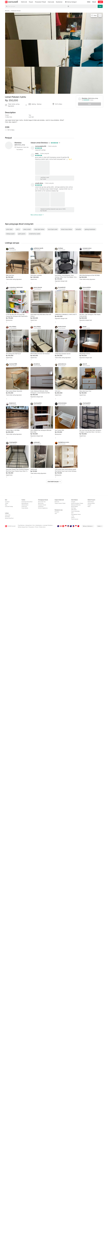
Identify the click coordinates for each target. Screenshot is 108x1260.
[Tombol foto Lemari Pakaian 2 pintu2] (54, 53)
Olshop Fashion (25, 504)
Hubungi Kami (28, 525)
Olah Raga (73, 508)
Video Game (74, 509)
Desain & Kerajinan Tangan (77, 503)
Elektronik (57, 501)
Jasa (56, 513)
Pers (34, 525)
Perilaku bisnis (42, 527)
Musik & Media (74, 506)
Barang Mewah (25, 503)
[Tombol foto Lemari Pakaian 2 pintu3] (54, 80)
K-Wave (73, 517)
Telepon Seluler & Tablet (60, 503)
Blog (6, 504)
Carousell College (9, 506)
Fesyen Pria (24, 506)
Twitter (6, 503)
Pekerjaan (57, 511)
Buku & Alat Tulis (42, 501)
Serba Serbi (7, 515)
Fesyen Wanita (25, 508)
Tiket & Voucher (74, 519)
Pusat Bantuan (21, 525)
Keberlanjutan (39, 525)
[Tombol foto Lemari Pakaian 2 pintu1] (54, 26)
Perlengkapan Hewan (76, 514)
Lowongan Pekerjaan (47, 525)
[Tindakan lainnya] (100, 15)
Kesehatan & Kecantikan (27, 501)
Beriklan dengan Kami (23, 527)
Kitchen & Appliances (43, 508)
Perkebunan (40, 506)
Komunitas (7, 516)
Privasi (36, 527)
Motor (89, 506)
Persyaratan (31, 527)
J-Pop (72, 516)
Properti (89, 504)
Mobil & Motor (91, 501)
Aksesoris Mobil (91, 503)
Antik (72, 512)
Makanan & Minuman (76, 504)
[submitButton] (100, 6)
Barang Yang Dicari (9, 518)
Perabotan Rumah (42, 504)
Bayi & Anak (40, 503)
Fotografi (73, 501)
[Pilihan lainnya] (6, 283)
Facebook (7, 501)
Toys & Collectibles (75, 511)
